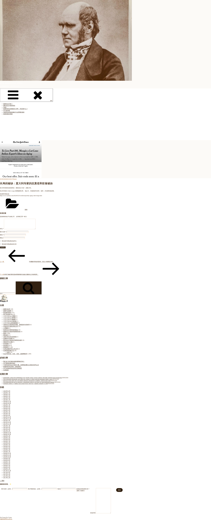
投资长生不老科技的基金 (10, 330)
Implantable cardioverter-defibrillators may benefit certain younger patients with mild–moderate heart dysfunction (32, 377)
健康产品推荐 (7, 310)
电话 (59, 489)
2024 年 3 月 (6, 410)
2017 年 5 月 (6, 474)
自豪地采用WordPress (6, 519)
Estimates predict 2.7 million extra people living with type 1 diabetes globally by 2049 (25, 383)
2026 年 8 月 (6, 391)
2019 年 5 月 (6, 444)
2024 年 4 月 (6, 408)
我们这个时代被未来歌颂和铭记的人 (13, 361)
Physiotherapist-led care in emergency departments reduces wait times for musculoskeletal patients (28, 382)
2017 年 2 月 (6, 477)
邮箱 (2, 235)
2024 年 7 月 (6, 405)
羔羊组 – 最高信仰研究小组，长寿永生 (11, 83)
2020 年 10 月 (7, 434)
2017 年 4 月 (6, 476)
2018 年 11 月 (7, 455)
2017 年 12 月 (7, 470)
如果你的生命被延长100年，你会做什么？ (15, 108)
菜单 (51, 100)
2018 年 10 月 (7, 456)
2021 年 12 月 (7, 422)
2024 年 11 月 (7, 401)
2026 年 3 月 (6, 394)
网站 (1, 238)
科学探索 (6, 343)
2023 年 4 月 (6, 415)
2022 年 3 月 (6, 420)
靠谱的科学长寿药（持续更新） (12, 366)
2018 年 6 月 (6, 463)
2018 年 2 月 (6, 469)
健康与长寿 (6, 309)
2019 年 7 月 (6, 441)
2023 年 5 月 (6, 413)
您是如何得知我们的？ (83, 489)
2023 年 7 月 (6, 411)
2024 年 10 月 (7, 403)
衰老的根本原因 (8, 114)
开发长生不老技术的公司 (10, 326)
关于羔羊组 (6, 110)
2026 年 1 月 (6, 396)
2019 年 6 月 (6, 443)
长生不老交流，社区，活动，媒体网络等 (15, 353)
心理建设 (6, 328)
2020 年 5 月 (6, 436)
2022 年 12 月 (7, 417)
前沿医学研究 (7, 312)
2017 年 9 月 (6, 472)
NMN (4, 107)
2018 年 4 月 (6, 467)
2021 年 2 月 (6, 431)
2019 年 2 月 (6, 450)
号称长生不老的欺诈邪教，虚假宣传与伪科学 (16, 324)
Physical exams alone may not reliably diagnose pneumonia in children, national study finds (27, 380)
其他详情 (93, 513)
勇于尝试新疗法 (8, 314)
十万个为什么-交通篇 (9, 316)
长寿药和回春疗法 (8, 350)
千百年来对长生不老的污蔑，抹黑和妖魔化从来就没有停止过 (21, 365)
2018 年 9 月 (6, 458)
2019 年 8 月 (6, 439)
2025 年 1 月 (6, 399)
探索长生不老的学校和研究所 (11, 331)
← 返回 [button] (2, 480)
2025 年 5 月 (6, 398)
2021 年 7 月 (6, 425)
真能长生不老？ (8, 104)
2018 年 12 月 (7, 453)
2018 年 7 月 (6, 462)
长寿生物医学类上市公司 (10, 349)
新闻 (26, 209)
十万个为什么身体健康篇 (10, 323)
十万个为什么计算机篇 (9, 321)
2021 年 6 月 (6, 427)
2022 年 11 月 (7, 418)
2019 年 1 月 (6, 451)
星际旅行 (6, 335)
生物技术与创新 (8, 338)
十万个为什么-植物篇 (9, 319)
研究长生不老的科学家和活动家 (12, 340)
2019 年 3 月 (6, 448)
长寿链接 (6, 370)
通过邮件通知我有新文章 (9, 244)
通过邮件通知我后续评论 (9, 241)
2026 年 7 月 (6, 392)
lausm (15, 179)
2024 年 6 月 (6, 406)
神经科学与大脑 (8, 342)
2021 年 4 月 (6, 429)
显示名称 (3, 231)
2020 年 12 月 (7, 432)
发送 (119, 490)
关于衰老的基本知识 (9, 363)
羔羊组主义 (6, 345)
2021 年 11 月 (7, 424)
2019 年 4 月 (6, 446)
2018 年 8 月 (6, 460)
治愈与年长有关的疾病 (9, 336)
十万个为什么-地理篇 (9, 317)
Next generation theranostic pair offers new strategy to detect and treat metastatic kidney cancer (28, 379)
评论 (2, 228)
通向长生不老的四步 (9, 105)
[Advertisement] (105, 127)
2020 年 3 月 (6, 437)
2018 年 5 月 (6, 465)
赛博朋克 (6, 347)
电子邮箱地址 (34, 489)
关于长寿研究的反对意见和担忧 (12, 368)
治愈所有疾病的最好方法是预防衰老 (13, 112)
